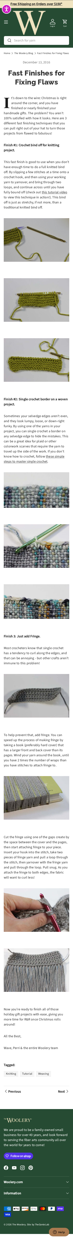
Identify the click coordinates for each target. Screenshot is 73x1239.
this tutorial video (54, 192)
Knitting (11, 1074)
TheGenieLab (42, 1224)
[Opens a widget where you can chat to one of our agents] (59, 1232)
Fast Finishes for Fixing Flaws (53, 53)
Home (7, 53)
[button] (65, 22)
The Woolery (19, 1224)
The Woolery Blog (23, 53)
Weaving (43, 1074)
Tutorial (27, 1074)
